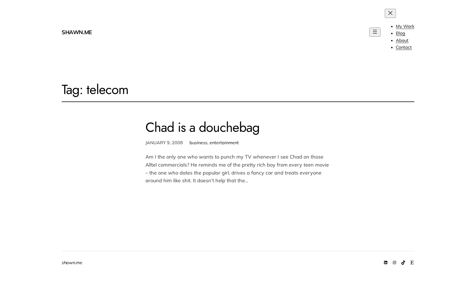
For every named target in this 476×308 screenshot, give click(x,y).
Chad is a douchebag (202, 127)
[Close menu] (390, 13)
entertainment (224, 142)
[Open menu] (374, 32)
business (198, 142)
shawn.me (77, 32)
